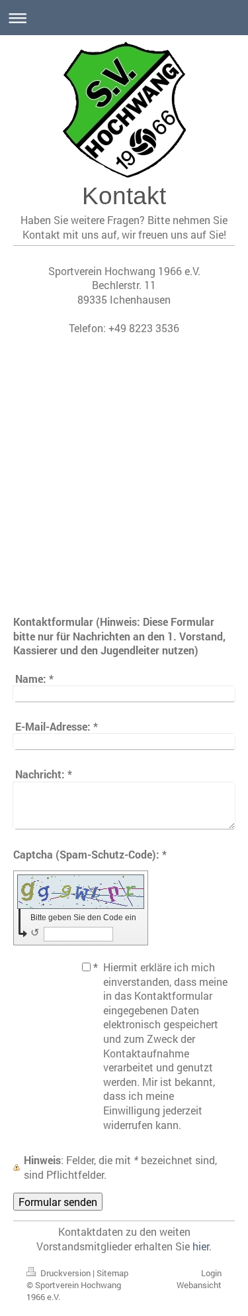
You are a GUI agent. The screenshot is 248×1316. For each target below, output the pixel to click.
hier (200, 1246)
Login (211, 1273)
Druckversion (65, 1273)
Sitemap (112, 1273)
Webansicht (199, 1285)
